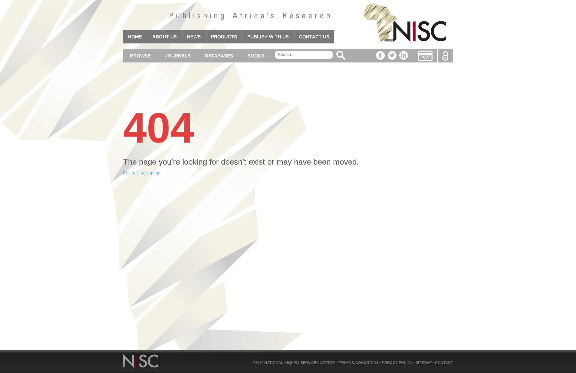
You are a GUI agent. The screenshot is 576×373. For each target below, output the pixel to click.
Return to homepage (141, 173)
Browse (140, 55)
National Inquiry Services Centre (300, 363)
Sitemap (424, 363)
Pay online (425, 55)
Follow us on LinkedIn (403, 55)
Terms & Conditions (359, 363)
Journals (178, 55)
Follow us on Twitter (392, 55)
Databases (219, 55)
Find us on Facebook (380, 55)
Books (255, 55)
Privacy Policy (397, 363)
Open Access (445, 56)
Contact (444, 363)
